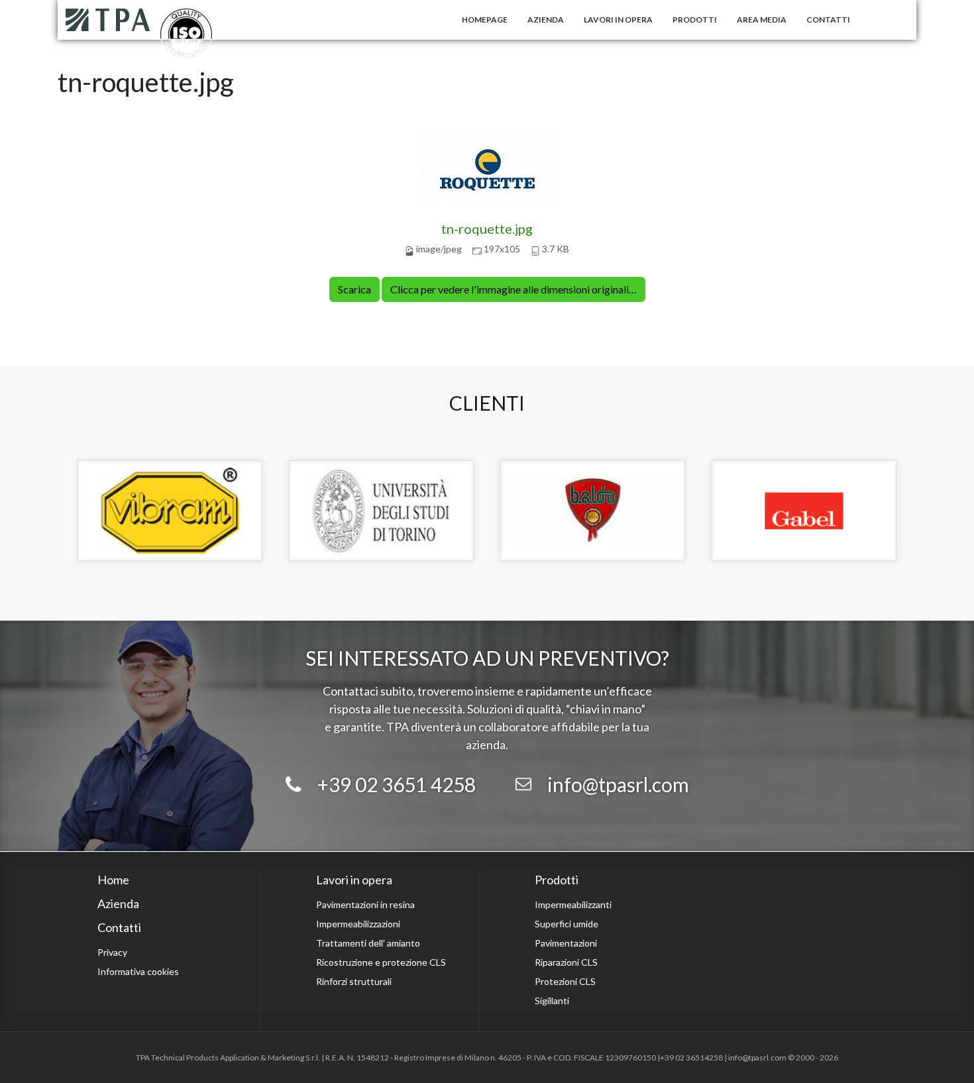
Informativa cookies (138, 971)
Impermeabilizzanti (573, 904)
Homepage (485, 20)
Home (113, 879)
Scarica (354, 289)
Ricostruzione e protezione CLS (381, 962)
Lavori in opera (618, 20)
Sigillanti (552, 1000)
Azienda (545, 20)
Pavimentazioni (566, 943)
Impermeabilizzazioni (358, 923)
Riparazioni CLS (566, 962)
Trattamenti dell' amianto (368, 943)
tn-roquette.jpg (487, 228)
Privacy (112, 952)
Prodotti (695, 20)
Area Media (761, 20)
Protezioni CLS (565, 981)
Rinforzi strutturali (354, 981)
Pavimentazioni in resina (365, 904)
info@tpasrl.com (618, 784)
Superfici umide (566, 923)
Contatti (828, 20)
